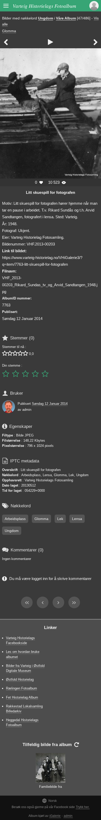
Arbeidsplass (15, 519)
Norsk (49, 800)
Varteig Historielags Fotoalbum (44, 5)
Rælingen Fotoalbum (21, 688)
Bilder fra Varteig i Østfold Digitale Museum (25, 668)
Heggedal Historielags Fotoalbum (22, 722)
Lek (60, 519)
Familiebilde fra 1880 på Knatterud (50, 789)
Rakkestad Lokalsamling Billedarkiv (24, 708)
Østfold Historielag (20, 679)
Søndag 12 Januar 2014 (50, 404)
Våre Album (66, 18)
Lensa (77, 519)
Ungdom (45, 18)
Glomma (9, 31)
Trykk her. (82, 807)
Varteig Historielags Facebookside (20, 640)
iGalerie (55, 815)
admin (68, 815)
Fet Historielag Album (22, 697)
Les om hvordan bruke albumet (22, 654)
